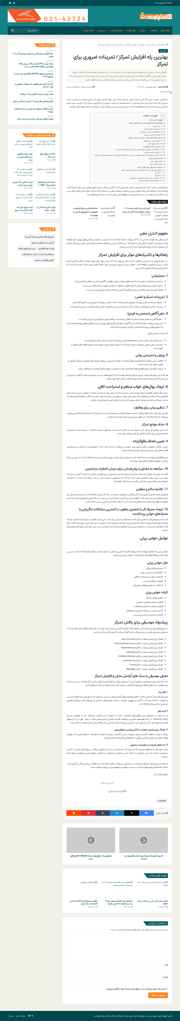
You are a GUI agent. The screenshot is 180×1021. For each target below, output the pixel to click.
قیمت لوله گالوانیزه (46, 248)
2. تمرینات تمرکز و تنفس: (152, 129)
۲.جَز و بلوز (158, 175)
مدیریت (102, 30)
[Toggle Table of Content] (162, 116)
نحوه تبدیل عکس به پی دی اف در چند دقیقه (152, 902)
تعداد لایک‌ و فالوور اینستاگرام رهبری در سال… (24, 157)
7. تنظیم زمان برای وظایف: (152, 141)
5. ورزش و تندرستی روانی (153, 134)
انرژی (143, 30)
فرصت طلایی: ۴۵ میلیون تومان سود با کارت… (22, 183)
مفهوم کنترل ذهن (156, 119)
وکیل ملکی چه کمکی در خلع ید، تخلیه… (45, 208)
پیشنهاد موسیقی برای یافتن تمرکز (150, 167)
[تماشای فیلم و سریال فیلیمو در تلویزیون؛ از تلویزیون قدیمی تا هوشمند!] (107, 211)
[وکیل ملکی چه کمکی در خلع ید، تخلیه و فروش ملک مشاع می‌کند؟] (45, 199)
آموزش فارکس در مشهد (44, 260)
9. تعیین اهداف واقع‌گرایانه (152, 146)
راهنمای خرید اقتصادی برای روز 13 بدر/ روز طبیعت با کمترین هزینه (119, 902)
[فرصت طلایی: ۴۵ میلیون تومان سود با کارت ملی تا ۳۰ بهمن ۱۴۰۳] (22, 173)
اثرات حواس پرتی (156, 164)
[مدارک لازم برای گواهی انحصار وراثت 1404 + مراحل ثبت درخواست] (45, 173)
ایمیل (165, 977)
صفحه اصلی (165, 30)
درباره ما (11, 1016)
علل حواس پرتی (156, 161)
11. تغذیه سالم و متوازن (153, 152)
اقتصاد (154, 30)
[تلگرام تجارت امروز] (117, 791)
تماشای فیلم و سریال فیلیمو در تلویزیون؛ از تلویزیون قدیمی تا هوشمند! (85, 211)
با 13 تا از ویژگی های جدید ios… (47, 155)
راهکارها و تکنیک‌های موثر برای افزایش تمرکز (146, 123)
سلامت (161, 801)
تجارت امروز (154, 99)
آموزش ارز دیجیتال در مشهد (42, 243)
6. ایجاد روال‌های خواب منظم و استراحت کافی (145, 137)
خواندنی (141, 44)
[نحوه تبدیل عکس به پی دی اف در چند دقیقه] (152, 889)
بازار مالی (132, 30)
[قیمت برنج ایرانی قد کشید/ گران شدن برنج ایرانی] (22, 199)
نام (166, 965)
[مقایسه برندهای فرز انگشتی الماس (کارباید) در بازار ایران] (82, 889)
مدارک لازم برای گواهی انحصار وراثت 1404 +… (46, 183)
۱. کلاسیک (158, 173)
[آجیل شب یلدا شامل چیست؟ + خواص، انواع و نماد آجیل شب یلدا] (160, 215)
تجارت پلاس (88, 30)
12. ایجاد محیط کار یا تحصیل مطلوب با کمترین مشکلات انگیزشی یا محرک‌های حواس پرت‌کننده (128, 155)
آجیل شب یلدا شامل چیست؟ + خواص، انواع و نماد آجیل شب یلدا (136, 210)
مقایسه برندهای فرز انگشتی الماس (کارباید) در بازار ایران (84, 902)
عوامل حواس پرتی (156, 158)
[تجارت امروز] (156, 16)
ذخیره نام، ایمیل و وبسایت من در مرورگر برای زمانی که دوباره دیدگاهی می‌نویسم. (136, 989)
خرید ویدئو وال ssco (27, 248)
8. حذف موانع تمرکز (155, 143)
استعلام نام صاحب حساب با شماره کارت (38, 254)
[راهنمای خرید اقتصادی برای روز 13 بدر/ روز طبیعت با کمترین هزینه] (117, 889)
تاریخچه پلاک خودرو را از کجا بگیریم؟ (39, 237)
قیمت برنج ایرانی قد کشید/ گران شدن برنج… (23, 208)
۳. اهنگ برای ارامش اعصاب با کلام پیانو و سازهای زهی (145, 178)
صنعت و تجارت (117, 30)
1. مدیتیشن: (157, 126)
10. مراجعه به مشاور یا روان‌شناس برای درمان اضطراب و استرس (139, 149)
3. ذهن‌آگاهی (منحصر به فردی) (151, 132)
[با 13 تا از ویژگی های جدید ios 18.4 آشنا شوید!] (45, 145)
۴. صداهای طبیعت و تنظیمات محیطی (150, 180)
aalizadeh (162, 86)
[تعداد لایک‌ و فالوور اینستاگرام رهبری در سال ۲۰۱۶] (22, 145)
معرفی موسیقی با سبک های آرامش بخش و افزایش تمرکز (142, 170)
